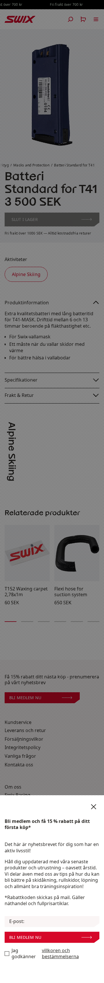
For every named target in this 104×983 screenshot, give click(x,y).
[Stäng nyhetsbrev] (93, 807)
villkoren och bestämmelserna (60, 954)
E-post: (16, 921)
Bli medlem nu (25, 937)
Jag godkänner (45, 954)
